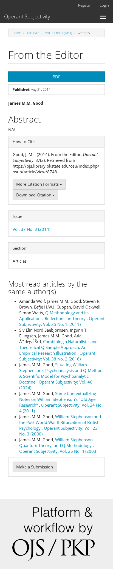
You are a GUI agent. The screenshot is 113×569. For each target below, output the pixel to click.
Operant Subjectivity (27, 16)
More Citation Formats (38, 184)
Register (84, 5)
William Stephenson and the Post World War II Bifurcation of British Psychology (60, 422)
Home (17, 33)
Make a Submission (34, 467)
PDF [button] (56, 76)
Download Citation (34, 195)
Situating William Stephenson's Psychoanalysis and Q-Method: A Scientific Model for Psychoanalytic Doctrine (61, 373)
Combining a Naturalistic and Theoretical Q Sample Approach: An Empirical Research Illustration (58, 347)
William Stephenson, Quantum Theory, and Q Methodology (56, 442)
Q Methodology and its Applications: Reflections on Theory (54, 315)
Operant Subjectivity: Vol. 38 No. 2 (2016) (57, 356)
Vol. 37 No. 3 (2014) (58, 33)
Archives (33, 33)
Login (104, 5)
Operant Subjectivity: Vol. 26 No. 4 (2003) (58, 451)
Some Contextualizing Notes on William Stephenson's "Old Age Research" (57, 399)
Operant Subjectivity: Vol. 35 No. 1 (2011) (61, 321)
